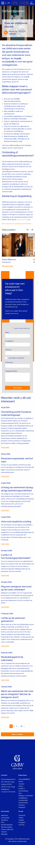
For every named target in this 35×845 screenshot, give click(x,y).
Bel (14, 3)
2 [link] (14, 726)
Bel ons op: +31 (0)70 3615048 (17, 32)
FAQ (2, 822)
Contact (23, 3)
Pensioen (21, 805)
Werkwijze (4, 834)
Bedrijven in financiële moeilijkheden (25, 797)
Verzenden (17, 388)
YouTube (21, 825)
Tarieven (4, 832)
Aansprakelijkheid (24, 779)
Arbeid (20, 781)
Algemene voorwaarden (5, 816)
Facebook (21, 815)
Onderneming (23, 803)
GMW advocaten (3, 3)
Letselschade (23, 800)
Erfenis (20, 786)
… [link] (18, 726)
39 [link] (21, 726)
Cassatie (21, 784)
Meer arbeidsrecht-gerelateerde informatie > (17, 224)
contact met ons (22, 219)
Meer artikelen (17, 734)
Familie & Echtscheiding (23, 790)
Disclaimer (4, 820)
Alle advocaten (7, 266)
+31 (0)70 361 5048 (8, 792)
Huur (20, 793)
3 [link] (16, 726)
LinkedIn (21, 820)
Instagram (21, 822)
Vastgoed (21, 807)
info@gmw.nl (5, 789)
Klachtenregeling (6, 827)
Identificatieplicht (7, 825)
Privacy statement (7, 829)
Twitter (20, 818)
